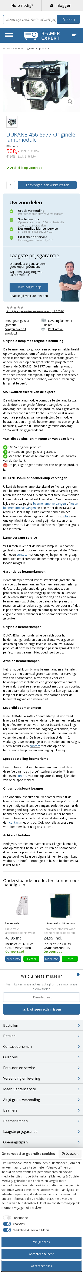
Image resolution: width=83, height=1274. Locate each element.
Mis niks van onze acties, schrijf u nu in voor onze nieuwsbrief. (41, 986)
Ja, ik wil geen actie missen (41, 1009)
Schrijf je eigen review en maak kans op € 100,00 (35, 311)
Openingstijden (15, 1142)
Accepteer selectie (41, 1254)
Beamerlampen (15, 1121)
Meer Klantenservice (19, 1089)
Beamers (10, 1110)
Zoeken (68, 19)
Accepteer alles (41, 1266)
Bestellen (10, 1025)
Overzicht (72, 1154)
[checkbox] (15, 1218)
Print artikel (55, 329)
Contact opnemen (17, 1046)
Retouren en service (19, 1067)
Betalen (9, 1035)
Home (6, 48)
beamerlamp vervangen (49, 503)
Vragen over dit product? (15, 331)
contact (65, 516)
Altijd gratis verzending (21, 1099)
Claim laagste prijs (28, 287)
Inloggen (62, 5)
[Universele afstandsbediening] (22, 905)
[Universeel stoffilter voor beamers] (60, 905)
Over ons (10, 1057)
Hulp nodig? (22, 5)
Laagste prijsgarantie (20, 1131)
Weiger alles (41, 1242)
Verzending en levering (21, 1078)
